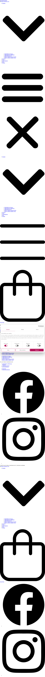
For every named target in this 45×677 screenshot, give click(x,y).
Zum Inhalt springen (3, 0)
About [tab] (37, 329)
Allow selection (22, 350)
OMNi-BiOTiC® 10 (8, 55)
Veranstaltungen (5, 60)
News (3, 59)
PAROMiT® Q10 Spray (8, 53)
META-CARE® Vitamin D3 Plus (10, 56)
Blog (3, 61)
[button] (22, 109)
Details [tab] (22, 329)
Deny (8, 350)
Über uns (3, 58)
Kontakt (3, 62)
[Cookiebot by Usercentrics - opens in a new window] (39, 326)
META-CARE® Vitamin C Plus (10, 57)
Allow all (36, 350)
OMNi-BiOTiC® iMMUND (9, 54)
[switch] (17, 346)
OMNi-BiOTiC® (7, 357)
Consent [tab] (7, 329)
